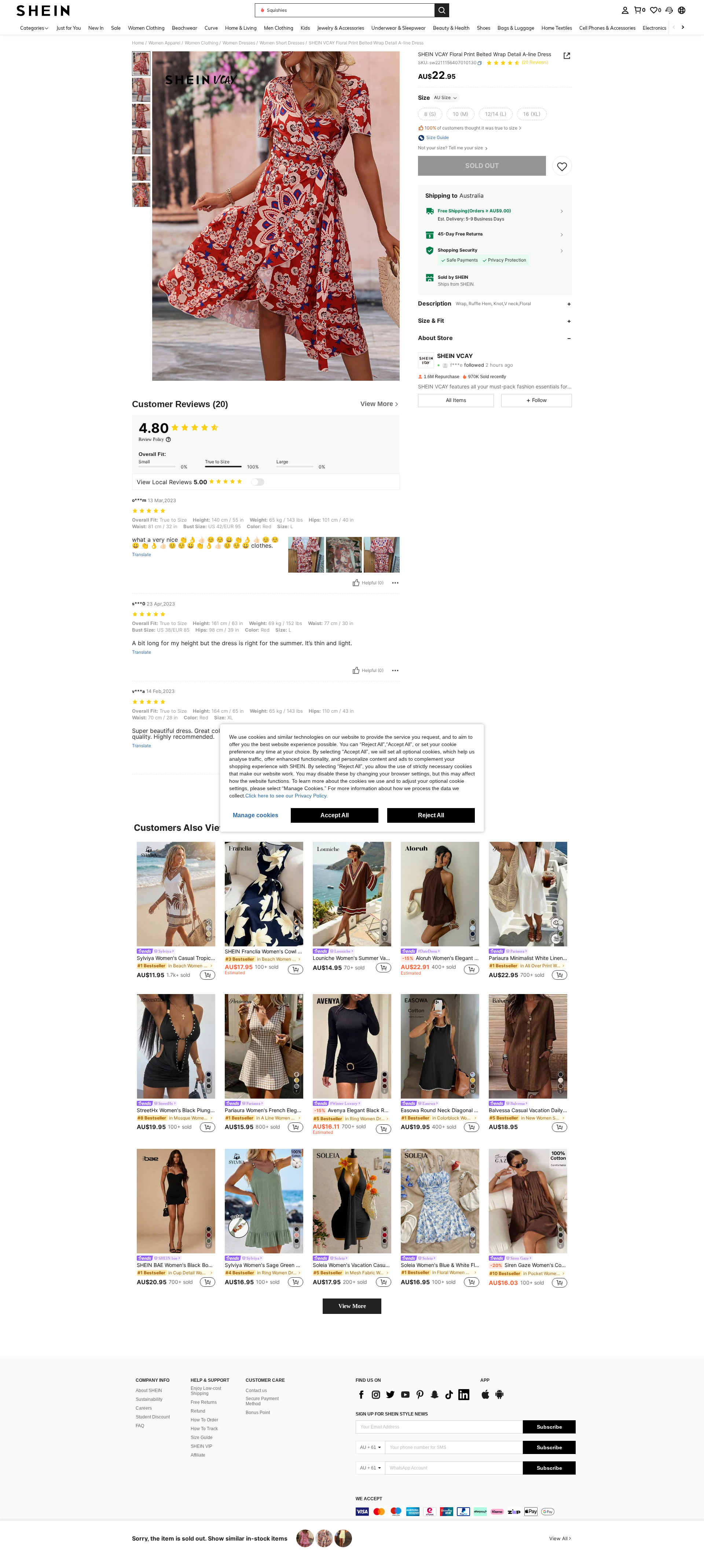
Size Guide (202, 1437)
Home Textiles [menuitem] (557, 28)
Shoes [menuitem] (483, 28)
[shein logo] (43, 10)
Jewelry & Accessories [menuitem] (340, 28)
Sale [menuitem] (116, 28)
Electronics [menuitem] (654, 28)
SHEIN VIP (201, 1446)
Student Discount (153, 1417)
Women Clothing (201, 42)
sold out (482, 166)
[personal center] (625, 10)
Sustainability (149, 1399)
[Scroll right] (682, 28)
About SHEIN (149, 1390)
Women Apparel (164, 42)
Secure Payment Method (262, 1401)
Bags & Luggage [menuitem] (516, 28)
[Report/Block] (395, 582)
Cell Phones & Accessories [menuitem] (607, 28)
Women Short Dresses (282, 42)
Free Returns (204, 1402)
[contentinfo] (466, 1511)
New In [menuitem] (96, 28)
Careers (144, 1408)
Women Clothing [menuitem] (146, 28)
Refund (198, 1411)
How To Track (204, 1428)
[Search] (441, 10)
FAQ (140, 1425)
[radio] (430, 114)
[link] (639, 10)
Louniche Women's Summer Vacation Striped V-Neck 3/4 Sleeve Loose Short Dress (352, 958)
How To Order (204, 1419)
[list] (414, 1394)
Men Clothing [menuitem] (278, 28)
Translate (141, 554)
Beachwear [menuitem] (184, 28)
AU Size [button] (442, 98)
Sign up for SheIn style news (392, 1414)
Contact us (256, 1390)
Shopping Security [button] (457, 250)
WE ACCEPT (369, 1499)
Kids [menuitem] (305, 28)
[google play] (499, 1397)
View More (352, 1306)
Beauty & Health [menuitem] (451, 28)
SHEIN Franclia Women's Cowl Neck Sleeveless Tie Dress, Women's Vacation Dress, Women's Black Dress (264, 951)
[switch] (257, 482)
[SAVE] (562, 166)
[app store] (485, 1397)
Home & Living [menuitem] (241, 28)
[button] (669, 10)
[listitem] (176, 912)
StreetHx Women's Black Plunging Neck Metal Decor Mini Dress (176, 1110)
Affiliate (198, 1455)
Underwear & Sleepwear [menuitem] (398, 28)
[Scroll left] (673, 28)
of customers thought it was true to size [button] (471, 128)
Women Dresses (239, 42)
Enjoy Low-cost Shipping (206, 1391)
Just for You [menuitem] (68, 28)
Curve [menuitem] (211, 28)
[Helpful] (356, 582)
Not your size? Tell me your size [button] (451, 148)
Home (138, 42)
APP (484, 1380)
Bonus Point (258, 1412)
